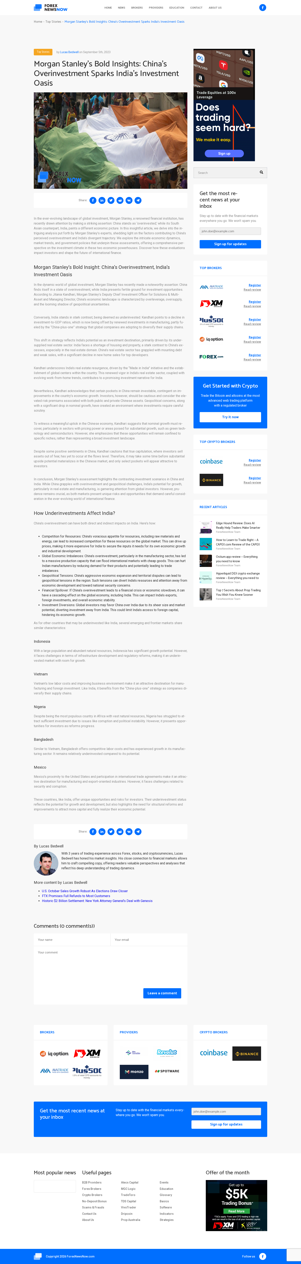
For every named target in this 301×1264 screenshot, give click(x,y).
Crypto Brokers (92, 1195)
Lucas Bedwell (69, 52)
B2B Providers (92, 1182)
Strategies (167, 1220)
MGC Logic (128, 1188)
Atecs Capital (129, 1182)
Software (166, 1207)
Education (176, 7)
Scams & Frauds (93, 1207)
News (121, 7)
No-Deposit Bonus (94, 1201)
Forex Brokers (91, 1188)
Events (164, 1182)
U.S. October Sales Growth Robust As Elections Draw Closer (85, 891)
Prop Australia (130, 1220)
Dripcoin (126, 1213)
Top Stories (43, 52)
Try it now (230, 417)
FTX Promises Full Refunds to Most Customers (76, 896)
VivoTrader (128, 1207)
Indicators (167, 1213)
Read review (252, 290)
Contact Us (89, 1213)
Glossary (166, 1195)
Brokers (137, 7)
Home (108, 7)
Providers (156, 7)
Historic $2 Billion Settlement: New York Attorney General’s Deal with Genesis (97, 901)
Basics (164, 1201)
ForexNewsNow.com (81, 1256)
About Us (215, 7)
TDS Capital (128, 1201)
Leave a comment (162, 993)
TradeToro (128, 1195)
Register (255, 285)
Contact (196, 7)
